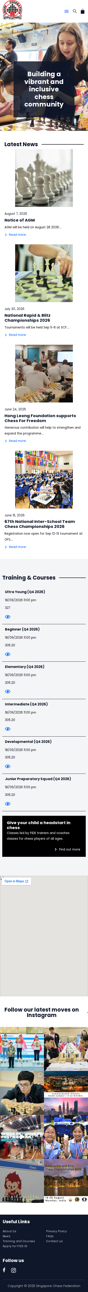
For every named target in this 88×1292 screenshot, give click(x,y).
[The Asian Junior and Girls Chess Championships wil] (66, 1181)
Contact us (54, 1241)
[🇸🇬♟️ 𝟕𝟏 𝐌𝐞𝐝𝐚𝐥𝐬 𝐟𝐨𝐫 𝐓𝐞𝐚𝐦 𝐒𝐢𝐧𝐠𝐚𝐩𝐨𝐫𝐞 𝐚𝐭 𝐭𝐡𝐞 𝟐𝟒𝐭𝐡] (22, 1049)
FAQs (50, 1236)
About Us (9, 1231)
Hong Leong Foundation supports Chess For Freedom (40, 418)
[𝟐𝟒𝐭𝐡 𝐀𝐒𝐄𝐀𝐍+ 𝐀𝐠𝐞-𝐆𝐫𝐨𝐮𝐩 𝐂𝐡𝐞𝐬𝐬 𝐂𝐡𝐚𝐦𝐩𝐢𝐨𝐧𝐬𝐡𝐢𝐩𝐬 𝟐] (22, 1093)
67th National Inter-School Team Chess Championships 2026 (40, 524)
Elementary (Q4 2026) (24, 666)
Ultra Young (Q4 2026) (25, 591)
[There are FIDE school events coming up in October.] (66, 1093)
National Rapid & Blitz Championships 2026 (28, 317)
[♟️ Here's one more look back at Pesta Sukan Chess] (22, 1137)
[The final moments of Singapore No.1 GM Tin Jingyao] (66, 1049)
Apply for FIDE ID (15, 1246)
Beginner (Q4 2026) (22, 629)
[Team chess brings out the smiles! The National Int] (66, 1137)
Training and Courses (19, 1241)
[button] (66, 11)
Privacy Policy (56, 1231)
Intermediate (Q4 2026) (26, 704)
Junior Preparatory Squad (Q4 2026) (38, 779)
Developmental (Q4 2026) (28, 741)
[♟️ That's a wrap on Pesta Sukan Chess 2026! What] (22, 1181)
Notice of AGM (20, 220)
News (7, 1236)
